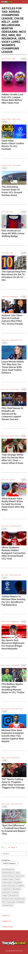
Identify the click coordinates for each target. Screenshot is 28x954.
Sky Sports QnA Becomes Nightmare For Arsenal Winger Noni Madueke (13, 644)
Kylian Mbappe (17, 889)
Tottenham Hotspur (7, 905)
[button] (23, 2)
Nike (3, 902)
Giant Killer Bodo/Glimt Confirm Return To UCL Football (13, 144)
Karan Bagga (14, 296)
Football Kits (21, 885)
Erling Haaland (18, 882)
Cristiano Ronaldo (7, 882)
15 (9, 847)
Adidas (18, 872)
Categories (6, 860)
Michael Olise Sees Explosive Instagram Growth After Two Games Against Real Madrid (13, 736)
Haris (13, 58)
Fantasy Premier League (8, 885)
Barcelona (11, 876)
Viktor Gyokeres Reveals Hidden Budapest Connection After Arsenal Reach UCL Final (14, 553)
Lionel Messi (15, 892)
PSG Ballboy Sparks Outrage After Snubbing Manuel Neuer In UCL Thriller (13, 688)
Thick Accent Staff (16, 340)
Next (14, 847)
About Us (6, 916)
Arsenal (4, 876)
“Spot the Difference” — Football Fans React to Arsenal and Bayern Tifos (14, 829)
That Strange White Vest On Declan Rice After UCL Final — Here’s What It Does (13, 458)
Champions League (7, 879)
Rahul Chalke (16, 119)
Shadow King (15, 621)
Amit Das (12, 479)
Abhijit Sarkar (14, 389)
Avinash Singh (15, 757)
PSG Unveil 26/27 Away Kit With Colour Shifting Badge (13, 233)
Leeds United (6, 892)
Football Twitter (6, 889)
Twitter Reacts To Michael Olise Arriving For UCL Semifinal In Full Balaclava (13, 600)
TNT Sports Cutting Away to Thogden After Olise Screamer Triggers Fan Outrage (13, 783)
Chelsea (17, 879)
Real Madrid (21, 902)
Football (23, 58)
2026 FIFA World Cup (8, 872)
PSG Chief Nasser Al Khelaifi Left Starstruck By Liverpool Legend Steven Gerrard (12, 414)
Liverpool (4, 895)
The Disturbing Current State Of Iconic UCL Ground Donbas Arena (12, 191)
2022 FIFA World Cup (8, 869)
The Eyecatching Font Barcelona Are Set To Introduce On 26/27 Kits (14, 275)
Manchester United (7, 898)
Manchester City (13, 895)
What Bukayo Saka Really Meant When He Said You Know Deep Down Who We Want (13, 504)
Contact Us (6, 921)
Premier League (11, 902)
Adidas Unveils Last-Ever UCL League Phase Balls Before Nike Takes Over (13, 98)
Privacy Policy (7, 927)
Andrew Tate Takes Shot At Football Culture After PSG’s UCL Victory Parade (12, 319)
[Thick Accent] (7, 2)
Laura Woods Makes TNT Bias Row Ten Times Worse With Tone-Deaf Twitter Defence (13, 367)
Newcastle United (19, 898)
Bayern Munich (20, 876)
